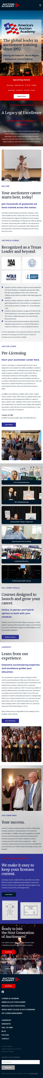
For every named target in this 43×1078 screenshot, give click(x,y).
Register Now (21, 96)
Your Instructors (10, 721)
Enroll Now (8, 952)
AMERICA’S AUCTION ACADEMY (14, 1002)
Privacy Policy (34, 1073)
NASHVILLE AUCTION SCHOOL (13, 1006)
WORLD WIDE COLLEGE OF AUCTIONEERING (18, 1009)
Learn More (8, 424)
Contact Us (8, 969)
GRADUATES (6, 1024)
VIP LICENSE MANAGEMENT (12, 1013)
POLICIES (5, 1035)
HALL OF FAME (7, 1027)
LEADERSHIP (6, 1020)
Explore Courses (10, 637)
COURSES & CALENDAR (10, 998)
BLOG (4, 1031)
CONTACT (5, 1039)
